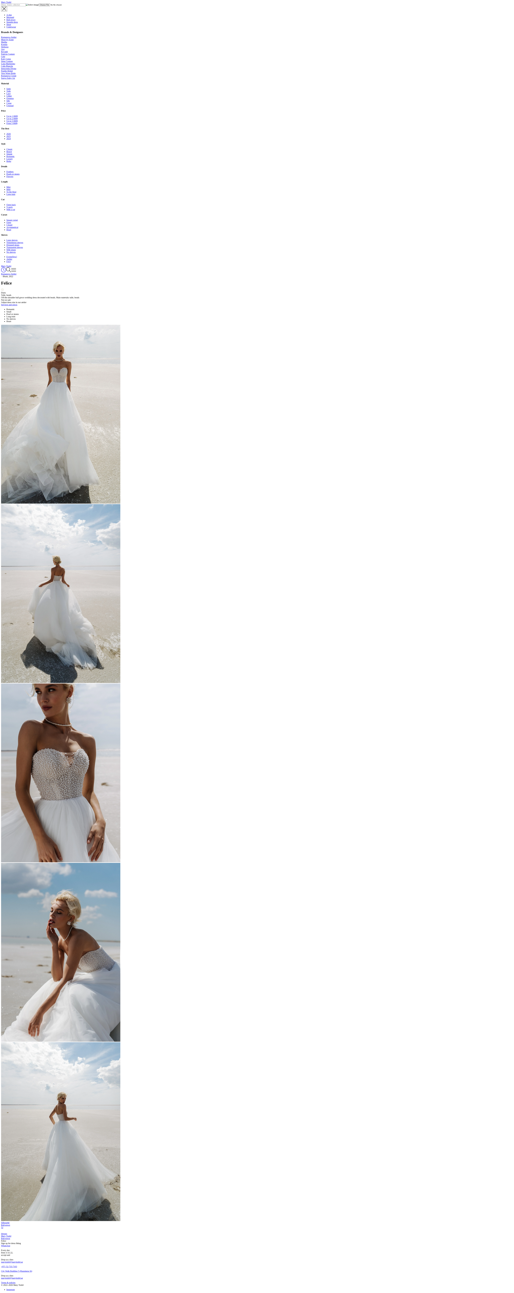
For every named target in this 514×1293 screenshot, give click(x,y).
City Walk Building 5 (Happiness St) (16, 1271)
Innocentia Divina (8, 68)
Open (8, 222)
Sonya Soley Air (8, 78)
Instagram (10, 1289)
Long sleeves (12, 240)
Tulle (8, 91)
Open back (11, 205)
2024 (8, 138)
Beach (9, 151)
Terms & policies (8, 1282)
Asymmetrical (12, 227)
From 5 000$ (11, 123)
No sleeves (11, 252)
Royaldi (4, 52)
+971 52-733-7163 (9, 1266)
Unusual (10, 105)
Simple (9, 154)
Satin (8, 89)
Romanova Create (8, 76)
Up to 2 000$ (12, 118)
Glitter (9, 96)
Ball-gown (10, 20)
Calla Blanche (7, 66)
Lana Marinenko (8, 64)
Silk (8, 101)
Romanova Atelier (8, 37)
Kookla (4, 44)
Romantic (10, 156)
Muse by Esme (7, 40)
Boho (8, 161)
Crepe (9, 103)
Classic (9, 149)
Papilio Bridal (7, 71)
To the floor (11, 192)
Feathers (10, 172)
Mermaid (10, 17)
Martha (4, 42)
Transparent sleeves (14, 247)
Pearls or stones (13, 174)
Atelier (9, 259)
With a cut (10, 209)
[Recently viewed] (3, 271)
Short (8, 24)
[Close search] (4, 9)
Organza (10, 98)
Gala (3, 56)
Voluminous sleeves (14, 242)
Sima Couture (7, 61)
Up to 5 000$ (12, 121)
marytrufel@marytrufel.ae (12, 1262)
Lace (8, 93)
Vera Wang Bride (8, 73)
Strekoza (4, 47)
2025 (8, 136)
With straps (11, 250)
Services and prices (9, 305)
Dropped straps (12, 245)
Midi (8, 189)
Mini (8, 187)
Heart (8, 230)
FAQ (8, 261)
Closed (9, 225)
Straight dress (12, 22)
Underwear (11, 27)
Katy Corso (6, 59)
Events (11, 257)
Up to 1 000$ (12, 116)
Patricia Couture (8, 54)
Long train (10, 194)
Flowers (9, 176)
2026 (8, 134)
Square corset (12, 220)
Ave (3, 49)
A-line (9, 15)
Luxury (9, 159)
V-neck (9, 207)
